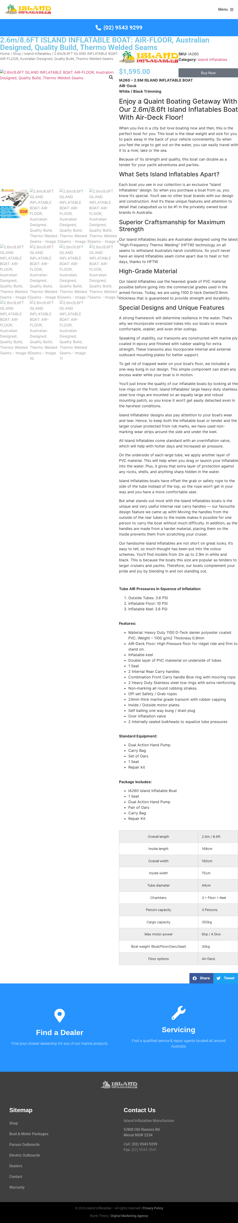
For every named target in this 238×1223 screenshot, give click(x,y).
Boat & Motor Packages (28, 1134)
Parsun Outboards (24, 1144)
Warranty (17, 1187)
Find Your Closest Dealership (59, 1033)
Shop (17, 54)
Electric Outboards (24, 1155)
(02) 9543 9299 (144, 1144)
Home (5, 54)
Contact (15, 1176)
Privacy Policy (152, 1208)
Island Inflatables (37, 54)
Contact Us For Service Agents (178, 1033)
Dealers (15, 1166)
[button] (111, 77)
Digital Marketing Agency (129, 1216)
